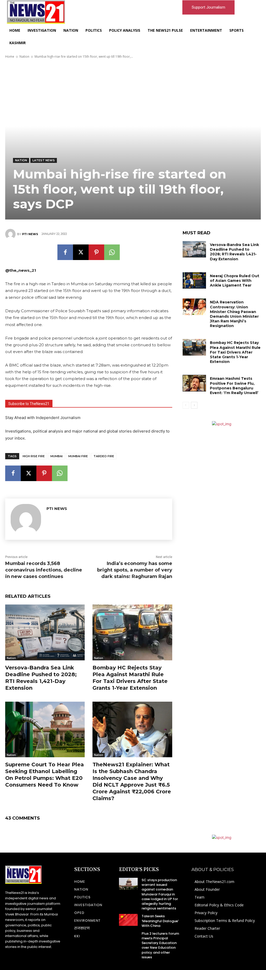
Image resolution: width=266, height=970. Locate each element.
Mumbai (56, 456)
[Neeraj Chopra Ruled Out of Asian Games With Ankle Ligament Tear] (194, 280)
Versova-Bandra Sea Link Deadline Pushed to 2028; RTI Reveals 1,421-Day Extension (41, 678)
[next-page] (194, 405)
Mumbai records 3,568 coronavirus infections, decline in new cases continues (43, 570)
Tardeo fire (104, 456)
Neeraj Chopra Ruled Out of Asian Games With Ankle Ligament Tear (234, 281)
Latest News (43, 160)
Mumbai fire (78, 456)
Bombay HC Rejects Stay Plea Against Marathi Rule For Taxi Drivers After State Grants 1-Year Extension (130, 678)
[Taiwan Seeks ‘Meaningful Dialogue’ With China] (128, 920)
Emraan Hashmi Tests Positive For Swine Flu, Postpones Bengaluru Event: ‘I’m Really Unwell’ (234, 385)
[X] (81, 252)
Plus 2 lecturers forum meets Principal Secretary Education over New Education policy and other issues (160, 945)
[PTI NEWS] (11, 234)
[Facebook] (65, 252)
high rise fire (34, 456)
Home (9, 56)
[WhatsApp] (112, 252)
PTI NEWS (30, 234)
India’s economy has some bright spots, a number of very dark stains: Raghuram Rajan (134, 570)
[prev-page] (186, 405)
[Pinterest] (96, 252)
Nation (24, 56)
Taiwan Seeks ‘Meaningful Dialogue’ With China (160, 921)
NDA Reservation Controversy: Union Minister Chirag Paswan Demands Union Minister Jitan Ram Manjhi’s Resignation (234, 314)
